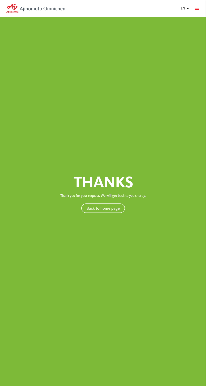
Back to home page (103, 208)
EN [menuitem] (183, 8)
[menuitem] (184, 8)
